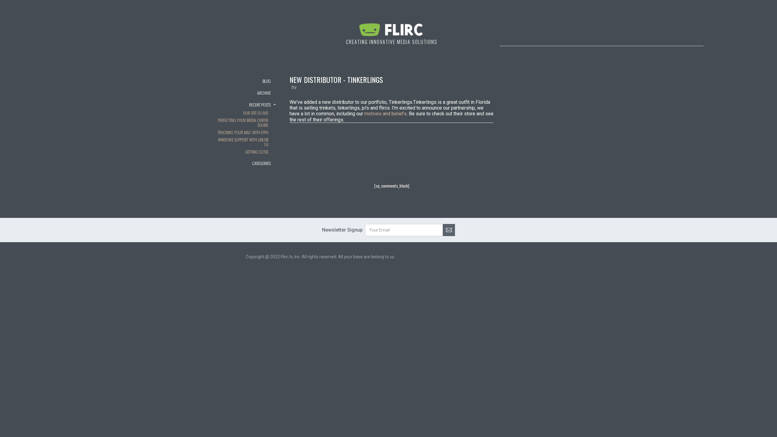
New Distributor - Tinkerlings (336, 79)
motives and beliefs (385, 114)
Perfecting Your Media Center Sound (243, 123)
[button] (245, 92)
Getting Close (256, 152)
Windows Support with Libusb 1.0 (243, 142)
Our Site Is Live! (255, 113)
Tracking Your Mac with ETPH (243, 132)
